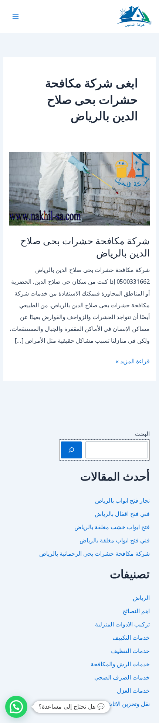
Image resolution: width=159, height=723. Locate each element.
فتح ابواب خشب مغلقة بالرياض (112, 527)
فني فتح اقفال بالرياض (122, 514)
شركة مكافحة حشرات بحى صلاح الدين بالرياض (85, 246)
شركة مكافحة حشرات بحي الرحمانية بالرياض (94, 553)
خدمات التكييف (131, 637)
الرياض (141, 598)
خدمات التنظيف (130, 651)
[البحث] (71, 449)
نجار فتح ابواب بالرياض (122, 500)
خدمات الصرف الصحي (122, 677)
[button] (16, 707)
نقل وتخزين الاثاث (128, 704)
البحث (142, 434)
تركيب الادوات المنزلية (122, 624)
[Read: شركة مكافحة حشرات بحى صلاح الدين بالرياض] (79, 188)
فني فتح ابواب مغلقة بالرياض (115, 540)
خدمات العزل (133, 691)
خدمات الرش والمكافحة (120, 664)
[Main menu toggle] (15, 16)
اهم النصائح (136, 611)
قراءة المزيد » (132, 362)
